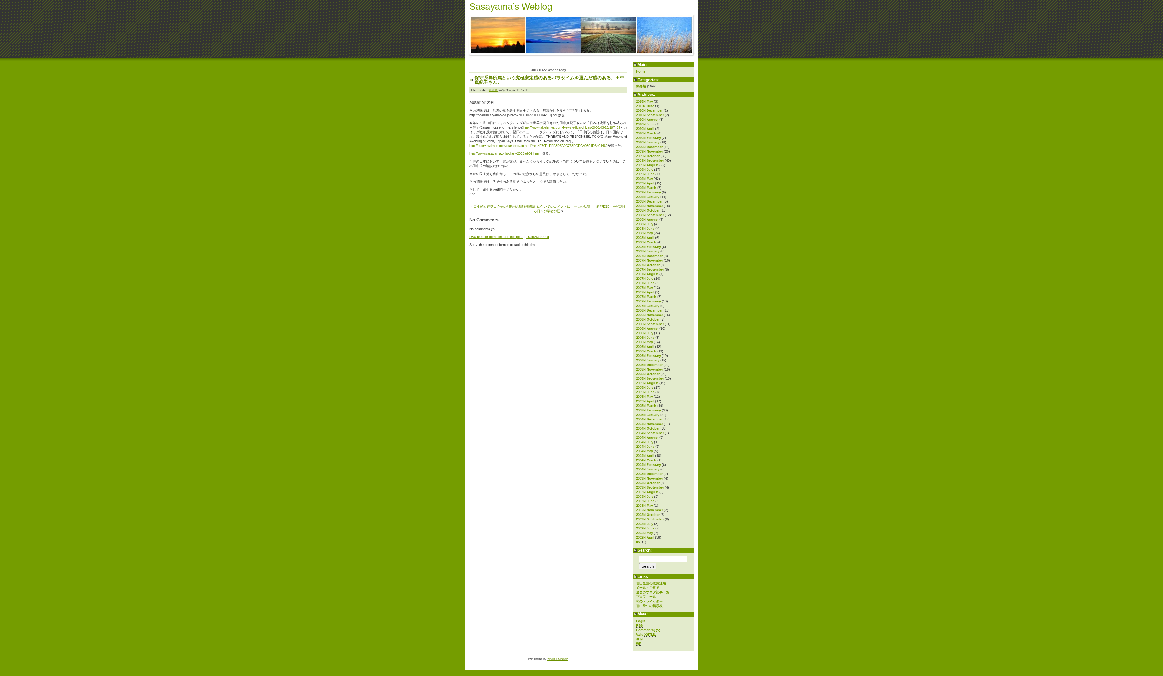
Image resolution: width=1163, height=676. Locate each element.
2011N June (645, 106)
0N (638, 542)
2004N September (650, 433)
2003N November (649, 478)
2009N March (646, 188)
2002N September (650, 519)
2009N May (644, 178)
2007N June (645, 283)
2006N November (649, 315)
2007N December (649, 256)
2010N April (645, 128)
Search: (645, 550)
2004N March (646, 460)
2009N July (644, 169)
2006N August (647, 328)
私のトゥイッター (649, 601)
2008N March (646, 242)
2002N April (645, 537)
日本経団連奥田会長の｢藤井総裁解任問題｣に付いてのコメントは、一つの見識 (531, 206)
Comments (648, 630)
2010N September (650, 115)
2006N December (649, 310)
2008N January (647, 251)
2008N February (648, 247)
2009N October (648, 156)
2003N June (645, 501)
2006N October (648, 319)
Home (640, 71)
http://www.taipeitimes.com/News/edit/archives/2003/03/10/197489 (571, 127)
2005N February (648, 410)
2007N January (647, 306)
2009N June (645, 174)
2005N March (646, 405)
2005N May (644, 396)
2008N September (650, 215)
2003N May (644, 505)
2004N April (645, 455)
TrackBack (537, 237)
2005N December (649, 365)
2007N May (644, 287)
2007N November (649, 260)
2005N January (647, 415)
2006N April (645, 346)
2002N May (644, 533)
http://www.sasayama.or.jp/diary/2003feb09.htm (504, 153)
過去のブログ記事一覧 (652, 592)
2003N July (644, 496)
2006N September (650, 324)
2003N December (649, 474)
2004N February (648, 465)
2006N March (646, 351)
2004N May (644, 451)
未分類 (641, 86)
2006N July (644, 333)
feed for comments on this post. (496, 237)
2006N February (648, 356)
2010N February (648, 138)
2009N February (648, 192)
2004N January (647, 469)
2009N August (647, 165)
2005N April (645, 401)
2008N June (645, 228)
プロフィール (646, 597)
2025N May (644, 101)
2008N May (644, 233)
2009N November (649, 151)
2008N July (644, 224)
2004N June (645, 446)
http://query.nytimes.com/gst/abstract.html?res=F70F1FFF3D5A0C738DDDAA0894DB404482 (538, 145)
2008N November (649, 206)
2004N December (649, 419)
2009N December (649, 147)
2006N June (645, 337)
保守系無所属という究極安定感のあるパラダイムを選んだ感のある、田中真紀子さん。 (550, 80)
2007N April (645, 292)
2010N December (649, 110)
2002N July (644, 524)
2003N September (650, 487)
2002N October (648, 514)
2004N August (647, 437)
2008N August (647, 219)
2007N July (644, 278)
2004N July (644, 442)
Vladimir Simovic (557, 659)
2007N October (648, 265)
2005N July (644, 387)
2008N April (645, 237)
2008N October (648, 210)
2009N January (647, 197)
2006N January (647, 360)
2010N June (645, 124)
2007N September (650, 269)
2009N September (650, 160)
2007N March (646, 296)
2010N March (646, 133)
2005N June (645, 392)
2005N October (648, 374)
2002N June (645, 528)
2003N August (647, 492)
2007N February (648, 301)
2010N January (647, 142)
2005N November (649, 369)
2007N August (647, 274)
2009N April (645, 183)
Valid (646, 634)
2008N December (649, 201)
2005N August (647, 383)
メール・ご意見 (647, 587)
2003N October (648, 483)
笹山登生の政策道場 (651, 583)
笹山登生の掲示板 (649, 606)
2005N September (650, 378)
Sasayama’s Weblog (510, 7)
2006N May (644, 342)
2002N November (649, 510)
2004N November (649, 424)
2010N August (647, 119)
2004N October (648, 428)
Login (640, 621)
